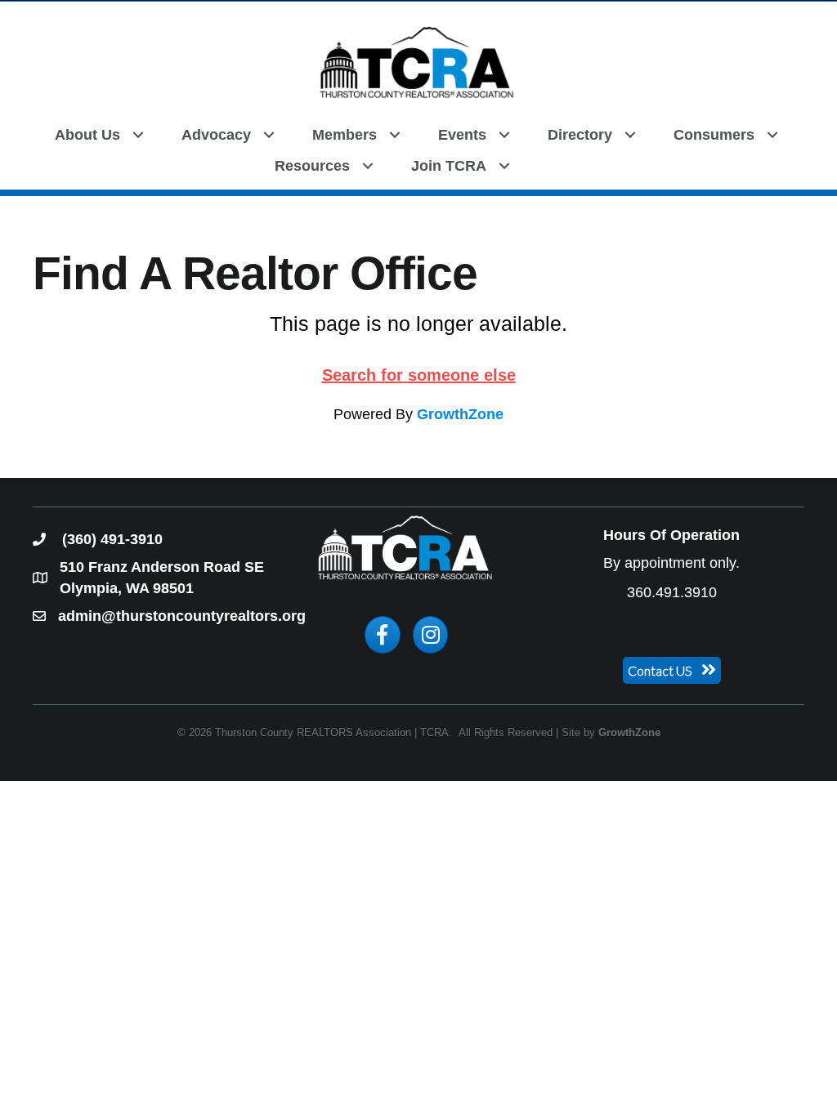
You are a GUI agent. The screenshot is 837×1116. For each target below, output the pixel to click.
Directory (580, 135)
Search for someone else (419, 375)
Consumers (714, 135)
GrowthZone (460, 414)
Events (462, 135)
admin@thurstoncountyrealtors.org (182, 616)
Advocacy (216, 135)
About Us (87, 135)
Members (344, 135)
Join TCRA (448, 166)
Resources (312, 166)
